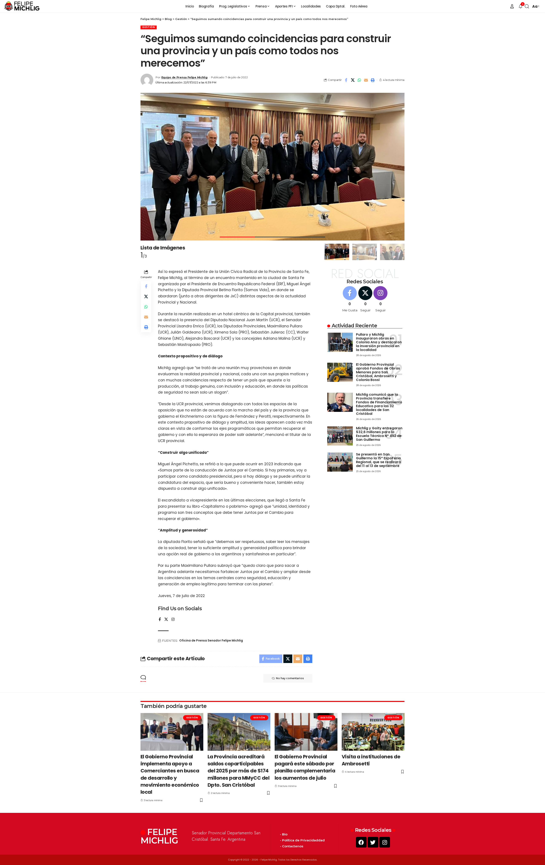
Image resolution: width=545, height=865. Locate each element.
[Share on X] (353, 80)
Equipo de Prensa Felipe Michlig (184, 77)
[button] (512, 6)
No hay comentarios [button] (290, 678)
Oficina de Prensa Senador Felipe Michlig (211, 640)
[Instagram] (173, 619)
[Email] (366, 80)
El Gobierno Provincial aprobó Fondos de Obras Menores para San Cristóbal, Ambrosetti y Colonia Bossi (378, 372)
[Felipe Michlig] (22, 6)
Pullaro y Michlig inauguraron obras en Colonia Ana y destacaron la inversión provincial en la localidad (379, 342)
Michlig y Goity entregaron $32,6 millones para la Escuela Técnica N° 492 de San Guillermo (379, 434)
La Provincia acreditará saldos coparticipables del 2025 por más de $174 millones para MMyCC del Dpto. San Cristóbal (239, 770)
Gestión (148, 27)
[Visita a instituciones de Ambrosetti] (373, 732)
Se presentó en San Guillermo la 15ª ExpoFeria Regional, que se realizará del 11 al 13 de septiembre (378, 460)
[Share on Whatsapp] (359, 80)
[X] (166, 619)
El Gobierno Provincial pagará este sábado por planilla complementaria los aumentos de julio (305, 767)
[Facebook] (160, 619)
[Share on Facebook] (346, 80)
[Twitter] (373, 842)
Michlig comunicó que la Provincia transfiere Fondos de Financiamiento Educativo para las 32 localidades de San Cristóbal (379, 404)
